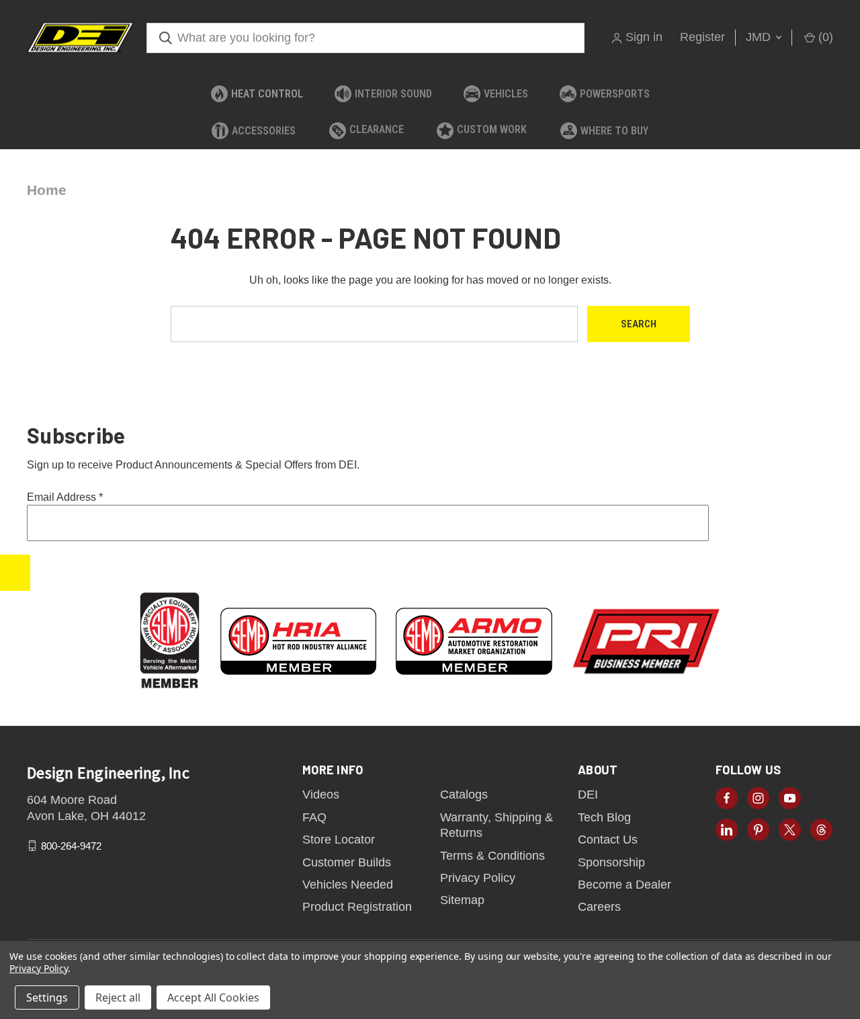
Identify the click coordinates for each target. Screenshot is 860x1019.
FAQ (314, 817)
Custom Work (492, 129)
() (824, 37)
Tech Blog (604, 817)
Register (702, 37)
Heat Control (267, 93)
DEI (588, 794)
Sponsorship (611, 862)
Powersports (615, 93)
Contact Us (608, 839)
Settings (47, 997)
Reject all (117, 997)
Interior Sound (393, 93)
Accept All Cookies (213, 997)
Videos (320, 794)
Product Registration (357, 906)
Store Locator (338, 839)
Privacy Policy (477, 878)
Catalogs (464, 794)
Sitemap (462, 900)
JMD (760, 37)
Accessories (264, 130)
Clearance (376, 129)
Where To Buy (614, 130)
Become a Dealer (624, 884)
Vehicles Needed (347, 884)
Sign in (644, 37)
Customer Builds (346, 862)
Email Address (65, 497)
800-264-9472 (71, 846)
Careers (599, 906)
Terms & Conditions (492, 855)
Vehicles (506, 93)
